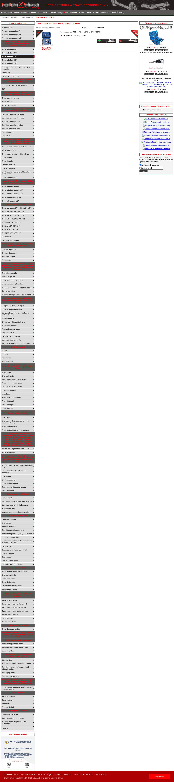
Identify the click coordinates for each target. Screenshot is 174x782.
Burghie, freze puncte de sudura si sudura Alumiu (15, 314)
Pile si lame (6, 476)
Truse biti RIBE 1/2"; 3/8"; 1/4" (13, 219)
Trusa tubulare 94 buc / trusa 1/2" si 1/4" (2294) (80, 32)
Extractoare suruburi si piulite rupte (16, 343)
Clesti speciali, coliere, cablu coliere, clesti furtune (16, 173)
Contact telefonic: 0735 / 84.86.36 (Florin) (108, 13)
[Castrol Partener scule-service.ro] (156, 122)
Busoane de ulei (8, 509)
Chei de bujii (7, 417)
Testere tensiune (8, 696)
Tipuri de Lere (7, 361)
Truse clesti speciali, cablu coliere (15, 154)
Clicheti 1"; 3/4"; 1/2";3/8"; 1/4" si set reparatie (16, 68)
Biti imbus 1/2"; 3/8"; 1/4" (12, 222)
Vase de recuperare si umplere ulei (15, 512)
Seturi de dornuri (8, 257)
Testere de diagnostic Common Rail (16, 449)
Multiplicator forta (9, 526)
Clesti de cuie (7, 161)
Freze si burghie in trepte (12, 309)
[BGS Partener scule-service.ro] (156, 119)
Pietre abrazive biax (9, 326)
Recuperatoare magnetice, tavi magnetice (14, 722)
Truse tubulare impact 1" (11, 187)
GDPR (81, 13)
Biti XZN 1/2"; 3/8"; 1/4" (11, 230)
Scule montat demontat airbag (14, 487)
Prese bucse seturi (9, 390)
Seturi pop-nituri (8, 673)
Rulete (4, 351)
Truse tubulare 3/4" (9, 53)
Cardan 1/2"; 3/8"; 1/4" (10, 76)
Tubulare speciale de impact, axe (15, 647)
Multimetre (6, 704)
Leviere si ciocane (9, 519)
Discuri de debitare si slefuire (13, 322)
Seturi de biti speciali (10, 240)
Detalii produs (149, 50)
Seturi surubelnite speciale (12, 125)
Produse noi (34, 13)
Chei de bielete (8, 376)
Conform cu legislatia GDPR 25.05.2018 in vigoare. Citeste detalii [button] (33, 778)
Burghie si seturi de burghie (13, 306)
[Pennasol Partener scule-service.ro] (156, 132)
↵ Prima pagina (13, 17)
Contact (5, 729)
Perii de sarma (7, 546)
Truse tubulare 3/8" (9, 60)
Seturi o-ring (7, 660)
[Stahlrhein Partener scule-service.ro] (156, 135)
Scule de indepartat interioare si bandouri (14, 472)
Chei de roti (6, 523)
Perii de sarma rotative (11, 336)
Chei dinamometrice (10, 561)
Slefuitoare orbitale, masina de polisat (17, 287)
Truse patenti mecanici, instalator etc (16, 147)
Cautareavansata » (126, 17)
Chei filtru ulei (7, 498)
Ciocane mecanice (9, 249)
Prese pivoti (6, 372)
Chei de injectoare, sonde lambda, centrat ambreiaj (15, 422)
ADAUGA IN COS (162, 50)
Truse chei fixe (7, 102)
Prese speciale (7, 408)
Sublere (5, 354)
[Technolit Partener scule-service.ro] (156, 139)
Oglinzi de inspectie (10, 714)
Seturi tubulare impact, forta (13, 530)
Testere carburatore (9, 600)
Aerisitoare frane (8, 579)
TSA (3, 89)
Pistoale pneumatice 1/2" (12, 35)
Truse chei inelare (9, 105)
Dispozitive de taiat (9, 480)
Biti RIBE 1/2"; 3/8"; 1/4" (11, 233)
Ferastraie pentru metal (11, 329)
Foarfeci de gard (8, 168)
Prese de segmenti (9, 405)
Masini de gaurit (8, 277)
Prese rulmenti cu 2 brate (12, 387)
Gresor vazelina (8, 651)
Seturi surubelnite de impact (13, 118)
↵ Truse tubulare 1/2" (26, 17)
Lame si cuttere (8, 333)
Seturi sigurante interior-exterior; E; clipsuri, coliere (16, 668)
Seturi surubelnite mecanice (13, 114)
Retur (89, 13)
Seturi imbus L (8, 132)
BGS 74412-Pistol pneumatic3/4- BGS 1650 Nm (156, 79)
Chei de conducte (9, 575)
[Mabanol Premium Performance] (156, 149)
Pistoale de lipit (8, 707)
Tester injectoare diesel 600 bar (14, 607)
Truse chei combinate (10, 98)
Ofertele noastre (20, 13)
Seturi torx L (7, 136)
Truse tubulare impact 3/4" (12, 190)
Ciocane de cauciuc (9, 253)
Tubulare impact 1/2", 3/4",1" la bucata (17, 534)
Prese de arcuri (8, 401)
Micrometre (6, 358)
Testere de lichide (9, 622)
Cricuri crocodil (8, 553)
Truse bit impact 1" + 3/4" (12, 197)
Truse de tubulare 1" (10, 49)
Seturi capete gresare (10, 676)
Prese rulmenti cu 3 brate (12, 383)
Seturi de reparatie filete (11, 340)
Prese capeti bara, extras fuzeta (14, 380)
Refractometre (7, 618)
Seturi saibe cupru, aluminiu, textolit (16, 664)
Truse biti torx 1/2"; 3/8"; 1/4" (13, 212)
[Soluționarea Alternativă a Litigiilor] (17, 770)
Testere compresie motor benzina (15, 611)
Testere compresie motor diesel (14, 604)
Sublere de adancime (10, 537)
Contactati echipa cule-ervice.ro (63, 13)
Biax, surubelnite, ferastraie (13, 284)
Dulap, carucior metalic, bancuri (14, 85)
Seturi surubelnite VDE (11, 121)
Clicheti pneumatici (9, 273)
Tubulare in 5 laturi (9, 589)
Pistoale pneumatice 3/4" (12, 38)
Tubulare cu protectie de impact (14, 550)
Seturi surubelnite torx (11, 129)
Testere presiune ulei (10, 615)
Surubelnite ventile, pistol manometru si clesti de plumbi (17, 542)
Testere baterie (7, 700)
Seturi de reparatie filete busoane (15, 505)
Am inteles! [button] (160, 776)
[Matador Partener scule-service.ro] (156, 125)
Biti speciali (6, 237)
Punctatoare (6, 260)
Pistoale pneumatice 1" (11, 31)
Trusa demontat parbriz (11, 629)
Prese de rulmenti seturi (11, 397)
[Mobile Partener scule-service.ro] (156, 129)
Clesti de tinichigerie (10, 483)
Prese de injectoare (9, 426)
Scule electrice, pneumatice (13, 718)
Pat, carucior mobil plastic (12, 564)
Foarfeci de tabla (8, 165)
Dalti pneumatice (8, 291)
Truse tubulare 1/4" (9, 64)
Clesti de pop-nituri (9, 177)
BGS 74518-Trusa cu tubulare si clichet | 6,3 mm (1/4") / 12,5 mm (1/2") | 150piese (156, 28)
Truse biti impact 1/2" (10, 201)
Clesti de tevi (7, 158)
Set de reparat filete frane (12, 586)
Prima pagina (6, 13)
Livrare (44, 13)
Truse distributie (8, 452)
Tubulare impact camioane (12, 644)
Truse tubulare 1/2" (9, 56)
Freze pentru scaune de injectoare (15, 430)
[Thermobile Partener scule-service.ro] (156, 142)
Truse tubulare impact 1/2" (12, 194)
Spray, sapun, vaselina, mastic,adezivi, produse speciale (17, 688)
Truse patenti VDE (9, 150)
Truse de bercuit (8, 582)
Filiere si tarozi (8, 318)
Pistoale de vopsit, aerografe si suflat (16, 295)
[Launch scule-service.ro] (156, 145)
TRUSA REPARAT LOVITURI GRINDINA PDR (17, 466)
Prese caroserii (8, 491)
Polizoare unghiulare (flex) (12, 280)
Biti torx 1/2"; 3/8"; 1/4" (11, 226)
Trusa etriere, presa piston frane (14, 571)
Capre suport (7, 557)
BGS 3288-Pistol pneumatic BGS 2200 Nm (156, 53)
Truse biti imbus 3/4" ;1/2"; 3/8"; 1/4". (16, 208)
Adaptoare (6, 73)
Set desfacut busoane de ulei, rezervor (17, 501)
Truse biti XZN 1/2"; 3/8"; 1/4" (13, 215)
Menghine (6, 394)
